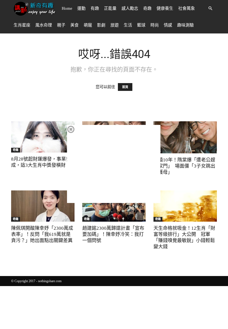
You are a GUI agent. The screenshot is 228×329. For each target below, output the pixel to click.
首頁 (125, 87)
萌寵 (88, 25)
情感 (168, 25)
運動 (81, 8)
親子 (61, 25)
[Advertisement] (113, 164)
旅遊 (114, 25)
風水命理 (43, 25)
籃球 (141, 25)
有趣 (95, 8)
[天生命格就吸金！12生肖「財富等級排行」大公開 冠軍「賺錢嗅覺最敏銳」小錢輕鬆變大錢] (185, 206)
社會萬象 (186, 8)
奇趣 (147, 8)
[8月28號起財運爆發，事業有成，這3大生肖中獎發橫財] (43, 137)
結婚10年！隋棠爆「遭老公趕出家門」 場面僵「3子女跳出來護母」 (184, 166)
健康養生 (165, 8)
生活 (128, 25)
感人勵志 (130, 8)
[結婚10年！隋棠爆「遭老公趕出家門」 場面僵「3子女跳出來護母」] (185, 137)
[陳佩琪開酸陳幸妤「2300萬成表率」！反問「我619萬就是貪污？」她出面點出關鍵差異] (43, 206)
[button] (210, 8)
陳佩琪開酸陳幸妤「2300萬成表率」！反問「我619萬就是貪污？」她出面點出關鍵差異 (42, 234)
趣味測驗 (185, 25)
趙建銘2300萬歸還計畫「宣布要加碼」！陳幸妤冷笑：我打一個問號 (113, 234)
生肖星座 (22, 25)
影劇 (101, 25)
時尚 (154, 25)
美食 (74, 25)
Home (67, 8)
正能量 (110, 8)
